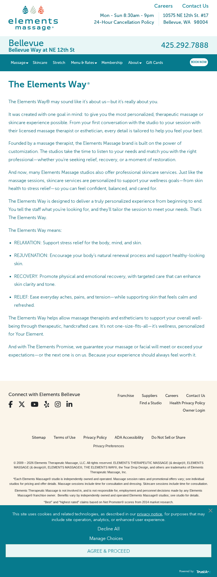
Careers (163, 6)
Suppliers (149, 396)
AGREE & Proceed (108, 551)
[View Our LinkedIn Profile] (69, 404)
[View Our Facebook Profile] (10, 404)
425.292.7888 (185, 45)
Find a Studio (151, 403)
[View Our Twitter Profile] (21, 404)
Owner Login (194, 410)
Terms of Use (64, 437)
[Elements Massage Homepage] (37, 18)
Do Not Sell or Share (168, 437)
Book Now (199, 62)
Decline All (108, 528)
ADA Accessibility (129, 437)
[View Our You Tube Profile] (35, 404)
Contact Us (195, 6)
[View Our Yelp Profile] (46, 404)
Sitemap (39, 437)
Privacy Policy (95, 437)
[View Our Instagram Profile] (58, 404)
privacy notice (149, 514)
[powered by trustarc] (202, 571)
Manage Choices (106, 538)
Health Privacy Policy (187, 403)
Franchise (126, 396)
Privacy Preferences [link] (108, 446)
